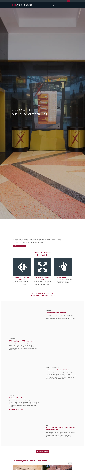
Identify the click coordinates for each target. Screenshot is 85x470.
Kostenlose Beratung (19, 245)
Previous (69, 463)
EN (71, 1)
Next (71, 463)
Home (22, 5)
